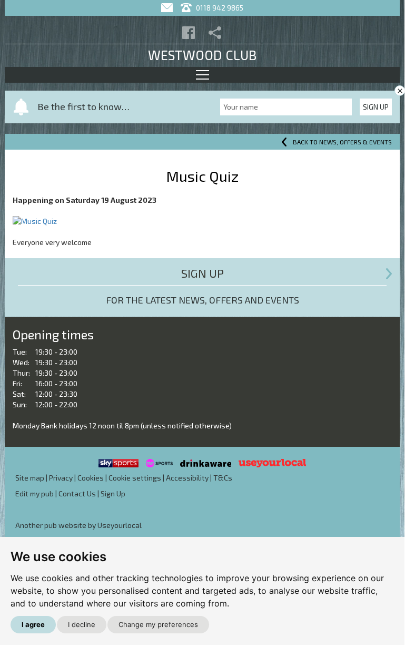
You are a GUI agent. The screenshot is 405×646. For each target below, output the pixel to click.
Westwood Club (202, 55)
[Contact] (168, 7)
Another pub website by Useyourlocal (78, 525)
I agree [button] (33, 624)
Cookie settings (134, 477)
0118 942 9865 (218, 7)
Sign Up (376, 106)
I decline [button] (81, 624)
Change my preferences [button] (158, 624)
